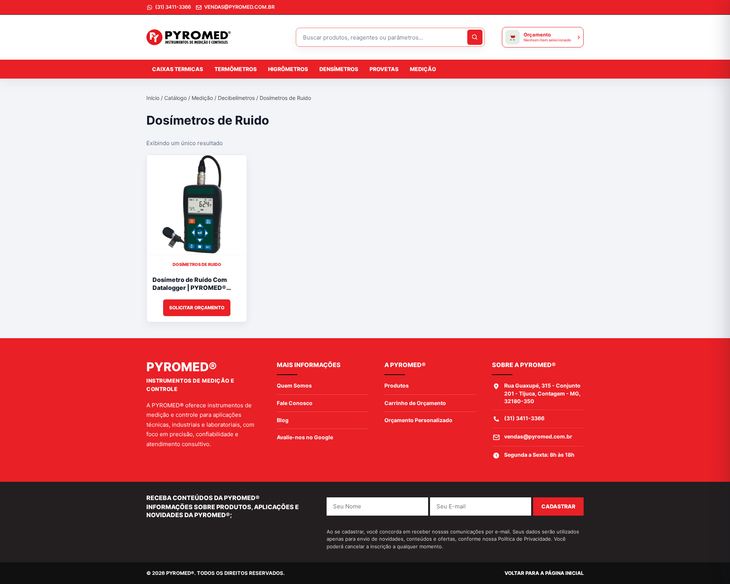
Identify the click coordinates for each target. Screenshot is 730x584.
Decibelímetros (236, 98)
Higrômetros (288, 69)
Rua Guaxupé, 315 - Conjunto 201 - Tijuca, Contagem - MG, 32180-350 (542, 393)
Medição (423, 69)
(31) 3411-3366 (524, 418)
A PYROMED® (405, 365)
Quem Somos (294, 385)
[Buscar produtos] (474, 37)
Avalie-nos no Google (305, 437)
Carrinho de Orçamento (415, 403)
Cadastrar (558, 506)
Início (152, 98)
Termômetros (235, 69)
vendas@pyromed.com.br (538, 436)
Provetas (384, 69)
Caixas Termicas (177, 69)
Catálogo (175, 98)
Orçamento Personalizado (418, 420)
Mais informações (309, 365)
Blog (283, 420)
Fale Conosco (295, 403)
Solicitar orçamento (196, 307)
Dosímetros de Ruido (197, 264)
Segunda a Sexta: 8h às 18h (539, 454)
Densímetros (338, 69)
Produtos (396, 385)
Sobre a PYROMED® (524, 365)
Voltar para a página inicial (544, 573)
